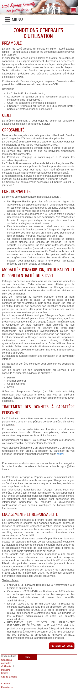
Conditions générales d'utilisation (6, 663)
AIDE (27, 657)
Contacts (5, 683)
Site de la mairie (9, 676)
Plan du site (7, 687)
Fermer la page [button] (62, 645)
